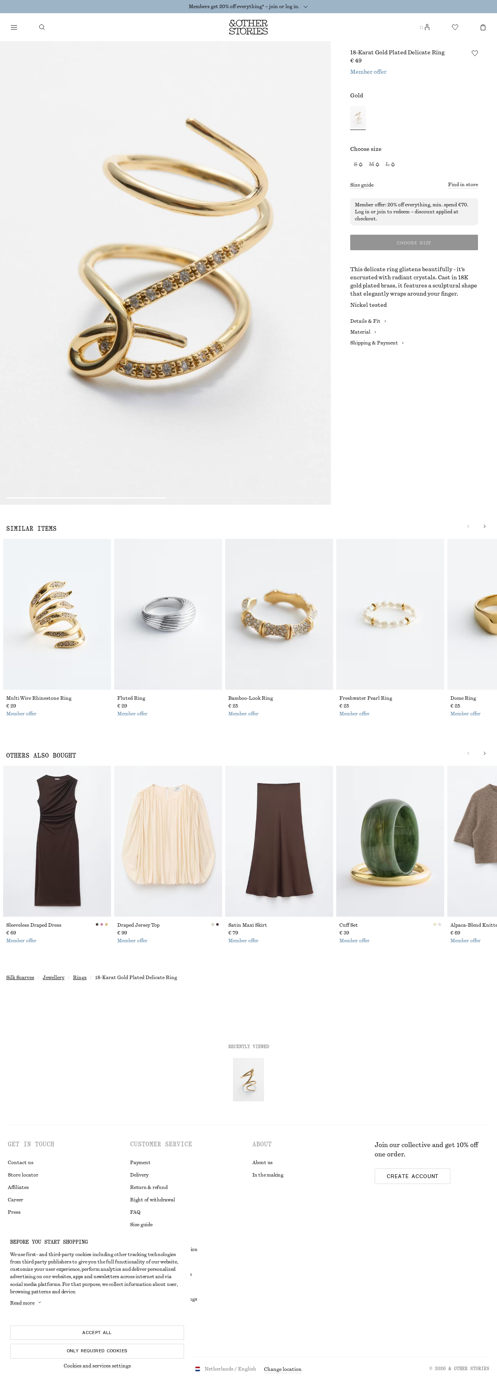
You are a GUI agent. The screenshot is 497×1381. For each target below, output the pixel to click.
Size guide (362, 185)
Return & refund (148, 1187)
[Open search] (42, 27)
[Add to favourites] (475, 53)
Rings (80, 977)
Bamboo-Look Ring (250, 698)
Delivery (139, 1175)
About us (262, 1162)
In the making (267, 1175)
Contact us (20, 1162)
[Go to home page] (248, 27)
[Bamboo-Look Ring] (279, 614)
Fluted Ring (131, 698)
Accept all (97, 1332)
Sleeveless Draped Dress (33, 925)
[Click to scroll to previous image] (468, 526)
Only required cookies (97, 1350)
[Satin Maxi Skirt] (279, 841)
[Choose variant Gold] (358, 118)
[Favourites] (455, 27)
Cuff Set (348, 925)
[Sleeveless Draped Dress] (57, 841)
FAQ (135, 1212)
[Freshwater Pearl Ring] (390, 614)
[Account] (427, 27)
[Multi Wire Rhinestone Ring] (57, 614)
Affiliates (18, 1187)
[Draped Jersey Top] (168, 841)
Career (15, 1200)
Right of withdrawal (152, 1200)
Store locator (23, 1175)
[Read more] (305, 6)
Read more (22, 1303)
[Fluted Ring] (168, 614)
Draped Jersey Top (138, 925)
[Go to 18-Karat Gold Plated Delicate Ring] (248, 1079)
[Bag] (483, 27)
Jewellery (53, 977)
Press (14, 1212)
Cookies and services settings (97, 1366)
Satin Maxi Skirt (247, 925)
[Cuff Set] (390, 841)
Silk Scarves (20, 977)
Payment (140, 1162)
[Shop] (14, 27)
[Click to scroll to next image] (484, 526)
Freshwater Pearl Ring (365, 698)
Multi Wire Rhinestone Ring (38, 698)
